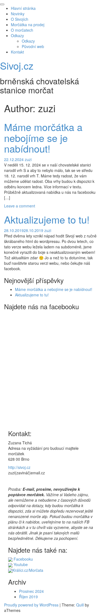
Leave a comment (19, 206)
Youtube (20, 564)
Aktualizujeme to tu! (46, 219)
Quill (80, 605)
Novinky (17, 13)
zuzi (28, 159)
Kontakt (17, 52)
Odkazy (17, 35)
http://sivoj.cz (19, 467)
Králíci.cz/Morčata (28, 570)
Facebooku (23, 559)
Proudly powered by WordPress (31, 605)
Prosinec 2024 (31, 591)
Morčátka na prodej (27, 24)
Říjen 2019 (28, 596)
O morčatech (22, 30)
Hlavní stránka (23, 8)
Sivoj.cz (16, 65)
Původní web (33, 46)
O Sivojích (19, 19)
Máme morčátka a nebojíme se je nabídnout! (43, 137)
